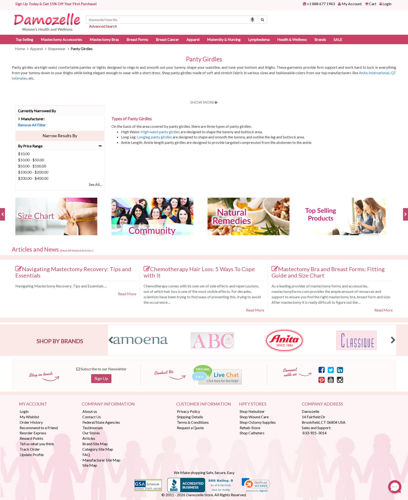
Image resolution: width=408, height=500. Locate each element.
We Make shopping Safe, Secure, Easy (204, 472)
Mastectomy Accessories (61, 39)
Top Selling (24, 39)
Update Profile (32, 454)
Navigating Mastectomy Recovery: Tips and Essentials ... (60, 286)
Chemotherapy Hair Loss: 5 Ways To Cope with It (199, 272)
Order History (31, 422)
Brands (320, 39)
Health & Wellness (292, 39)
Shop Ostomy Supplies (258, 422)
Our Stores (91, 433)
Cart (372, 3)
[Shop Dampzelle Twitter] (331, 369)
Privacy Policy (188, 411)
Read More (127, 293)
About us (89, 411)
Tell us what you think (37, 443)
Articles (88, 438)
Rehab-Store (250, 427)
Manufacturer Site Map (101, 460)
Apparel (193, 39)
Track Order (30, 449)
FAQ (86, 454)
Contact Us (91, 417)
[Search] (262, 20)
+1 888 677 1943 (321, 3)
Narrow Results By (59, 135)
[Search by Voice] (252, 19)
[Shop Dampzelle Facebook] (322, 369)
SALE (338, 39)
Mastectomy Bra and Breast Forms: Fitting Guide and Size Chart (328, 272)
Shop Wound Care (254, 417)
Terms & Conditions (193, 422)
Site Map (89, 465)
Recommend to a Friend (39, 427)
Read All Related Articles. (76, 250)
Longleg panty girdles (154, 137)
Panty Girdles (204, 59)
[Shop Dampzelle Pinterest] (322, 379)
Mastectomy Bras (104, 39)
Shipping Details (190, 417)
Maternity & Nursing (224, 39)
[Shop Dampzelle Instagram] (340, 379)
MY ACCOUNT (33, 404)
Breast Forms (137, 39)
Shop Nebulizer (252, 411)
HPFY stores (252, 404)
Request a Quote (190, 427)
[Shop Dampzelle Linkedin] (340, 369)
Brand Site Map (95, 443)
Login (386, 3)
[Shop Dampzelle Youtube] (331, 379)
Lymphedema (259, 39)
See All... (95, 184)
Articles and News (52, 249)
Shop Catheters (252, 433)
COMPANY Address (322, 404)
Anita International (374, 72)
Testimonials (92, 427)
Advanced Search (103, 26)
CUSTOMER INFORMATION (203, 404)
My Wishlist (29, 417)
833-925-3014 (314, 433)
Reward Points (31, 438)
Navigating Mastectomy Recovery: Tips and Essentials (73, 272)
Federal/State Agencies (101, 422)
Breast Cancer (167, 39)
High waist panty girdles (160, 131)
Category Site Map (97, 449)
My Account (352, 3)
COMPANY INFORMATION (108, 404)
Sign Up (101, 378)
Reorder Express (33, 433)
